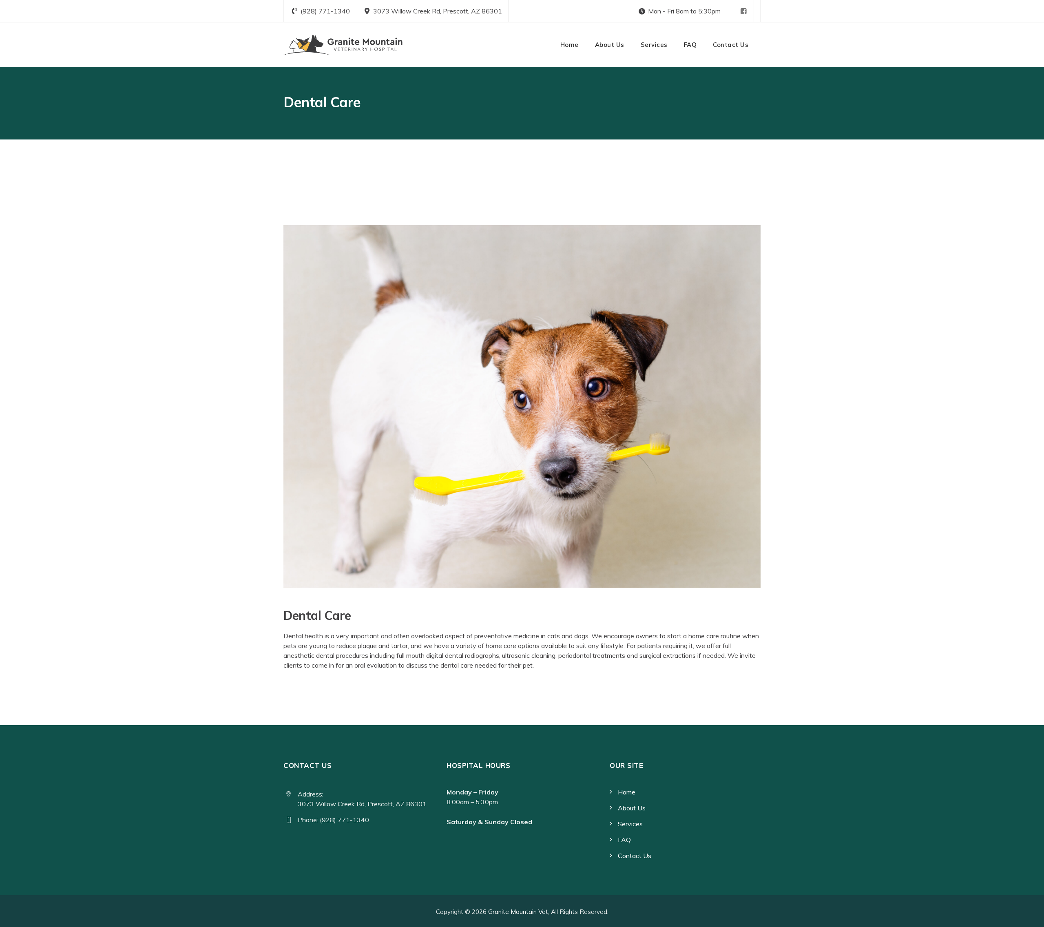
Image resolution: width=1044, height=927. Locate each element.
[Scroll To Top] (1026, 914)
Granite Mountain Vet (518, 912)
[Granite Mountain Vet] (343, 44)
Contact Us (730, 45)
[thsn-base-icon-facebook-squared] (743, 11)
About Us (609, 45)
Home (569, 45)
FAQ (690, 45)
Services (654, 45)
